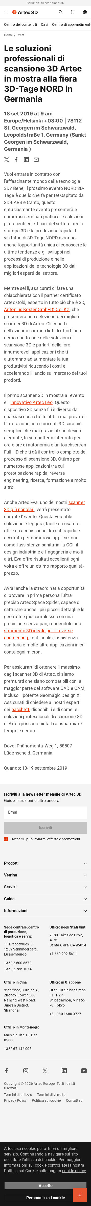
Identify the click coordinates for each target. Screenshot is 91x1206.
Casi (44, 24)
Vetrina (10, 875)
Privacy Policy (15, 1100)
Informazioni (15, 910)
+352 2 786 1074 (18, 969)
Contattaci (74, 1100)
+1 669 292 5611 (63, 954)
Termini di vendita (51, 1095)
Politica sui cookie (46, 1100)
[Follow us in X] (45, 1070)
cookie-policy (74, 1170)
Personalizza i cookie (45, 1197)
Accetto (46, 1185)
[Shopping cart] (73, 12)
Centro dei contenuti (20, 24)
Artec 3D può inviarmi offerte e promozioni (46, 839)
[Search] (61, 12)
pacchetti (20, 709)
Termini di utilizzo (18, 1095)
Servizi (10, 887)
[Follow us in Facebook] (6, 1070)
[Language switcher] (85, 12)
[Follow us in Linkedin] (64, 1070)
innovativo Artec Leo (32, 402)
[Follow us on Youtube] (84, 1070)
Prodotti (11, 863)
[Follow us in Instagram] (25, 1070)
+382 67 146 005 (18, 1049)
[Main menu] (6, 12)
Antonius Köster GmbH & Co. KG (37, 309)
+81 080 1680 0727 (65, 1014)
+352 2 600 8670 (18, 963)
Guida (9, 898)
